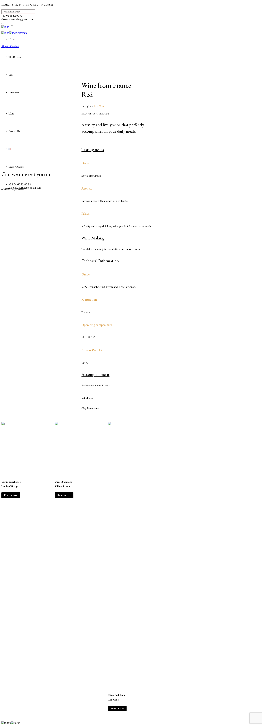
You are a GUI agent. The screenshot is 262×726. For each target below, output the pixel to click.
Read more (11, 495)
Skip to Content (10, 46)
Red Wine (99, 106)
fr (2, 40)
